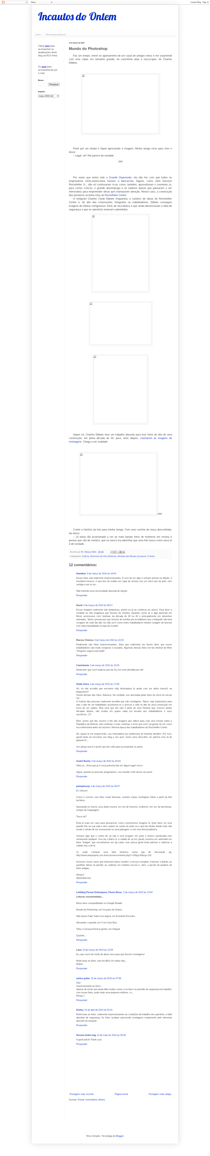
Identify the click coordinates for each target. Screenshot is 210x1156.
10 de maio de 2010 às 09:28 (111, 1035)
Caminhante (82, 665)
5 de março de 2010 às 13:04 (138, 892)
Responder (81, 595)
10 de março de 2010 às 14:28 (97, 949)
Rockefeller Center (115, 195)
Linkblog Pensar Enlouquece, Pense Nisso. (99, 892)
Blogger (119, 1136)
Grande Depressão (120, 177)
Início (38, 34)
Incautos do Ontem (77, 16)
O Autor (151, 556)
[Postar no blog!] (114, 552)
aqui (47, 45)
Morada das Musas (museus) (132, 556)
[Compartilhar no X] (117, 552)
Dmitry (79, 1009)
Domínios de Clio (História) (103, 556)
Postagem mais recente (82, 1094)
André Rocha (83, 761)
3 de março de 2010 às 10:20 (109, 640)
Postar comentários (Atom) (91, 1099)
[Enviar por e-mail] (111, 552)
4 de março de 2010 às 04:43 (106, 761)
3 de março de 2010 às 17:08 (104, 684)
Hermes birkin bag (86, 1035)
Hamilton (81, 573)
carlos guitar (83, 978)
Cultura (85, 556)
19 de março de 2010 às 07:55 (106, 978)
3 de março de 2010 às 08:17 (98, 605)
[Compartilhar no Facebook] (120, 552)
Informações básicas (56, 34)
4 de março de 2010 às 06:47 (105, 786)
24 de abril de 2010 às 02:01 (98, 1009)
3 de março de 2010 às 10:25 (104, 665)
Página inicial (121, 1094)
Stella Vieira (82, 684)
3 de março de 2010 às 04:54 (101, 573)
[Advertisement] (105, 1110)
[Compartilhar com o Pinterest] (123, 552)
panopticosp (83, 786)
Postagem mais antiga (160, 1094)
